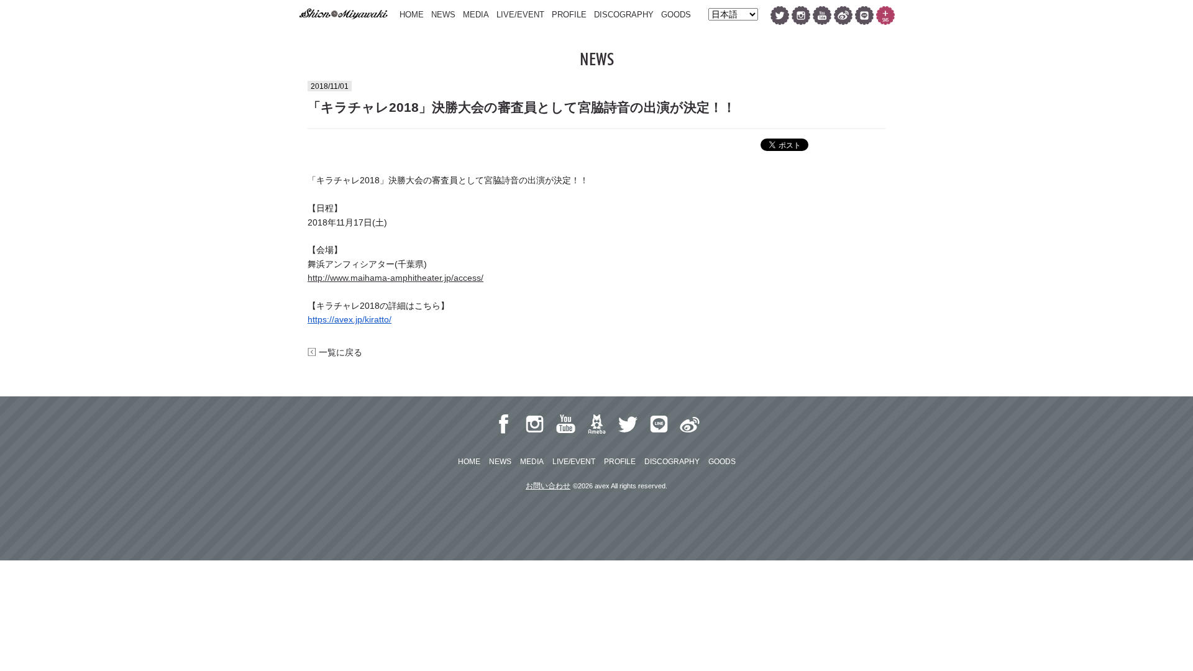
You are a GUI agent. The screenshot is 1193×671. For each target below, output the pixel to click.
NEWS (443, 14)
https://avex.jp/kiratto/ (349, 319)
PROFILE (569, 14)
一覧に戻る (339, 352)
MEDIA (476, 14)
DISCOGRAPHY (624, 14)
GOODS (676, 14)
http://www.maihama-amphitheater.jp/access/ (395, 278)
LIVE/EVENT (520, 14)
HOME (412, 14)
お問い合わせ (548, 486)
